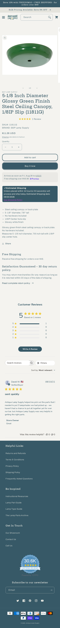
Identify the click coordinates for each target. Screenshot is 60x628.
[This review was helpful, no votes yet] (47, 434)
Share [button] (8, 244)
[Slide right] (36, 88)
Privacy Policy (12, 466)
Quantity (5, 141)
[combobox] (37, 17)
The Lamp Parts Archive (17, 515)
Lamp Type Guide (14, 509)
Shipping (5, 137)
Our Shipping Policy (13, 200)
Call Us (9, 546)
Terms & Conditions (15, 460)
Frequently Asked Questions (19, 479)
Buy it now (30, 166)
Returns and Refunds (16, 453)
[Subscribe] (51, 590)
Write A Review (30, 349)
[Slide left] (24, 88)
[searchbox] (17, 363)
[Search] (49, 17)
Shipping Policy (13, 472)
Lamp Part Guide (14, 503)
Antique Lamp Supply (32, 623)
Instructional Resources (17, 496)
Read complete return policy (16, 283)
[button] (3, 17)
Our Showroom (13, 533)
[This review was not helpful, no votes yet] (52, 434)
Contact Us (11, 539)
